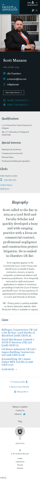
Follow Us (18, 414)
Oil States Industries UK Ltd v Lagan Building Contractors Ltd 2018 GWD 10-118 (19, 351)
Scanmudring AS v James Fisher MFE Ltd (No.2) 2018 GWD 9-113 (17, 361)
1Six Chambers (14, 73)
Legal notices (20, 462)
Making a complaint (20, 407)
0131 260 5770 (9, 179)
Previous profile (18, 382)
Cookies (20, 458)
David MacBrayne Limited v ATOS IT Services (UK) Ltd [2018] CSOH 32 (18, 342)
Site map (20, 465)
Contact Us (20, 410)
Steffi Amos (4, 189)
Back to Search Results (20, 387)
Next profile (21, 391)
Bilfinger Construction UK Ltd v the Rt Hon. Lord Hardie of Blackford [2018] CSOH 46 (19, 332)
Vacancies (20, 468)
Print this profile (17, 104)
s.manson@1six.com (16, 79)
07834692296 (13, 84)
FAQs (20, 421)
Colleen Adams (6, 185)
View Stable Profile (12, 92)
